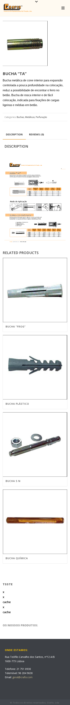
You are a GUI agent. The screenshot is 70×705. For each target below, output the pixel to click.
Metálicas (30, 117)
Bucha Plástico (17, 403)
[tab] (14, 134)
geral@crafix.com (22, 677)
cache (7, 602)
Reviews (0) (36, 134)
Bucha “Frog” (16, 326)
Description (14, 134)
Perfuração (41, 117)
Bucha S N (13, 481)
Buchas (20, 117)
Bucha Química (17, 558)
